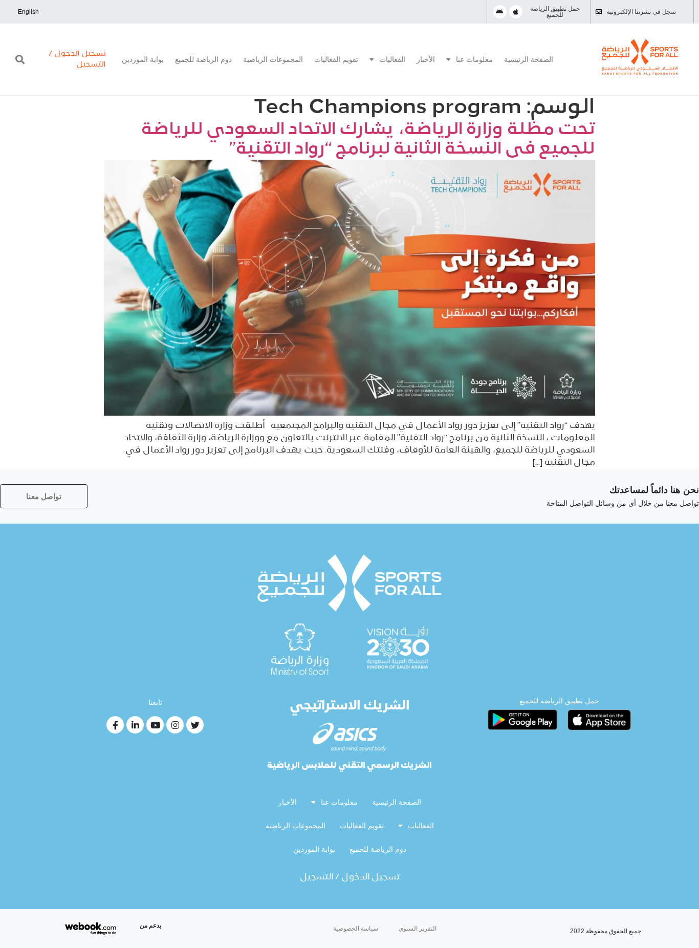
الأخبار (426, 59)
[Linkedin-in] (135, 725)
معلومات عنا (474, 59)
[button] (20, 59)
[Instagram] (175, 725)
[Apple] (515, 11)
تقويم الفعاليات (336, 59)
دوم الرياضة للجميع (203, 59)
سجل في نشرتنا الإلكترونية (641, 11)
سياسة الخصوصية (355, 928)
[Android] (500, 11)
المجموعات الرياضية (273, 59)
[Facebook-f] (115, 725)
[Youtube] (155, 725)
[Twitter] (195, 725)
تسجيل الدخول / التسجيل (350, 877)
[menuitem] (28, 12)
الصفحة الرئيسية (528, 59)
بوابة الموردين (143, 59)
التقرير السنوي (417, 928)
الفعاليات (392, 59)
